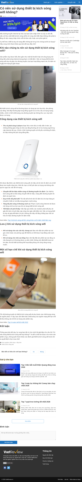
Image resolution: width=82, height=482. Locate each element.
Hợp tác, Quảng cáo (48, 461)
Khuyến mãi (71, 2)
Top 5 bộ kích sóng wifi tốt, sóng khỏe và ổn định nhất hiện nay (29, 220)
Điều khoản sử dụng (75, 479)
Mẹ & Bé (72, 37)
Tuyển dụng (46, 464)
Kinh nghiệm (59, 2)
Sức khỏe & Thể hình (67, 70)
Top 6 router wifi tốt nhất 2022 (18, 322)
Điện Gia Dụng (73, 27)
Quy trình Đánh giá (47, 458)
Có (34, 351)
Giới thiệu (60, 479)
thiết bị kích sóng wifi (8, 344)
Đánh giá (46, 2)
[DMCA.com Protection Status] (8, 463)
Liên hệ (66, 479)
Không (42, 351)
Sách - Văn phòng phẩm (67, 47)
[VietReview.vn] (7, 2)
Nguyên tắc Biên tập (48, 455)
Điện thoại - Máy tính (15, 342)
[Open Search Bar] (79, 2)
